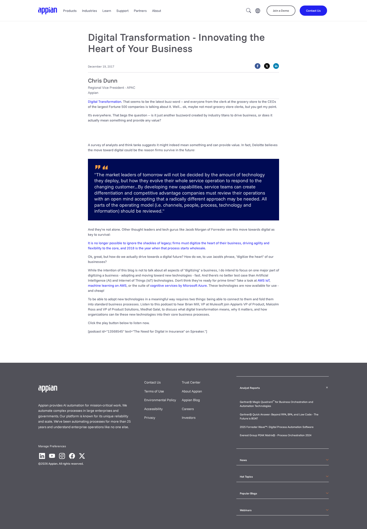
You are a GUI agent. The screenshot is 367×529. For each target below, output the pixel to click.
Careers (188, 409)
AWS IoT (264, 280)
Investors (188, 417)
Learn (106, 10)
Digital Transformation (104, 101)
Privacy (149, 417)
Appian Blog (191, 400)
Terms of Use (154, 391)
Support (122, 10)
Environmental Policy (160, 400)
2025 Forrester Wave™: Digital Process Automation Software (276, 427)
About (156, 10)
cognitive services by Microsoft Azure (178, 285)
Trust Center (191, 382)
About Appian (192, 391)
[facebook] (258, 66)
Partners (140, 10)
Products (70, 10)
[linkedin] (276, 66)
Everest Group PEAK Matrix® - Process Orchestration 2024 (275, 435)
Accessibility (153, 409)
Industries (89, 10)
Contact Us (152, 382)
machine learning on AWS (107, 285)
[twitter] (267, 66)
